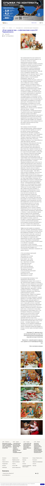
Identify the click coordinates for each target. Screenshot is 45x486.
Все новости (35, 459)
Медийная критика (15, 459)
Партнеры (34, 465)
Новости (3, 459)
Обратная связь (34, 22)
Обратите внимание (16, 461)
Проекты (14, 463)
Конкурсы (4, 465)
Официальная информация (37, 461)
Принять (42, 484)
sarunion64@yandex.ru (6, 475)
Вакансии (24, 459)
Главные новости (5, 461)
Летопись (24, 463)
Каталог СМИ (14, 465)
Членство (34, 463)
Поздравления (5, 463)
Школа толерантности (16, 467)
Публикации (4, 467)
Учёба (23, 461)
